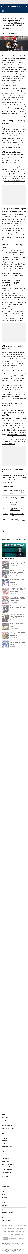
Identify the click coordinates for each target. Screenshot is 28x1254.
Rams (21, 311)
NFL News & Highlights (15, 15)
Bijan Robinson (14, 266)
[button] (2, 6)
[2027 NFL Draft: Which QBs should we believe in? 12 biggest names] (5, 591)
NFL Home (4, 15)
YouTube (4, 1187)
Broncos (4, 95)
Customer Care (6, 1180)
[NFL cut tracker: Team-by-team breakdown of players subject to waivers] (5, 600)
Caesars (5, 490)
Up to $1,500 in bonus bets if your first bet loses (17, 498)
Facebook (4, 1195)
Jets (15, 368)
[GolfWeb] (22, 1237)
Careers (4, 1143)
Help (3, 1177)
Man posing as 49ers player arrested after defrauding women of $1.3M (18, 634)
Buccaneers (22, 95)
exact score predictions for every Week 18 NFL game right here (12, 403)
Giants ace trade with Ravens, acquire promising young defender (17, 607)
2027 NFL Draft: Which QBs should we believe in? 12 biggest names (18, 590)
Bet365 (4, 508)
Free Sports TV (6, 1123)
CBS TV (4, 1152)
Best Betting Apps (7, 1125)
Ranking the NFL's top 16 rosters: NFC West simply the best (17, 581)
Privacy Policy (5, 1161)
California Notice (6, 1171)
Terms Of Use (5, 1158)
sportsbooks (19, 475)
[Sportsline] (20, 1230)
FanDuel (4, 264)
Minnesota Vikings (14, 60)
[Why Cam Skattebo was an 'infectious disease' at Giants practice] (5, 644)
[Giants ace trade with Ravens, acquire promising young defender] (5, 609)
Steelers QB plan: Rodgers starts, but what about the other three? (17, 616)
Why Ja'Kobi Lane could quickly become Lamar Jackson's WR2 (17, 572)
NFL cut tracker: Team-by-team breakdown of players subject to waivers (17, 598)
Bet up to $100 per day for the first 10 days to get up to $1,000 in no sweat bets (17, 521)
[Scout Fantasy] (13, 1237)
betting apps (15, 167)
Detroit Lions (22, 58)
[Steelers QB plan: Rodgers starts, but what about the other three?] (5, 618)
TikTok (3, 1190)
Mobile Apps (5, 1134)
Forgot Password (6, 1219)
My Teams (4, 1216)
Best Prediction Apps (8, 1128)
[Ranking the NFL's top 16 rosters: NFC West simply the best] (5, 582)
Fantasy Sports (6, 1120)
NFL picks (8, 295)
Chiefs (22, 93)
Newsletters (5, 1213)
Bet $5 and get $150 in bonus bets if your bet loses (17, 509)
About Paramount (7, 1146)
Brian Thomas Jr (6, 271)
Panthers (14, 98)
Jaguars (22, 176)
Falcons (22, 98)
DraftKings (13, 264)
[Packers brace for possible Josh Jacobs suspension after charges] (5, 626)
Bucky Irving (5, 233)
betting (7, 293)
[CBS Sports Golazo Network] (14, 1227)
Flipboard (4, 1204)
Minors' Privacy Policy (8, 1164)
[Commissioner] (19, 1233)
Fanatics (5, 519)
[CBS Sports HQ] (21, 1224)
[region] (14, 550)
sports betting (12, 129)
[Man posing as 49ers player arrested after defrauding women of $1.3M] (5, 635)
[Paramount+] (9, 1233)
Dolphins (12, 366)
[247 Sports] (9, 1229)
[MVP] (5, 1236)
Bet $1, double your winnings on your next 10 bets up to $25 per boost (17, 492)
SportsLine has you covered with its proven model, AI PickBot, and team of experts (14, 109)
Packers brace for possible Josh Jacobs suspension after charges (18, 625)
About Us (4, 1140)
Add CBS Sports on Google (10, 33)
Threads (4, 1201)
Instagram (4, 1193)
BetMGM (5, 497)
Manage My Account (7, 1211)
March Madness (6, 1131)
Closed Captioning (7, 1168)
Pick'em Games (6, 1117)
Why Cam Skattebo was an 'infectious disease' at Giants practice (18, 642)
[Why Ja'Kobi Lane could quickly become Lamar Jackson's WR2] (5, 574)
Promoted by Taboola (20, 539)
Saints (14, 95)
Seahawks (7, 316)
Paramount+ (5, 1149)
